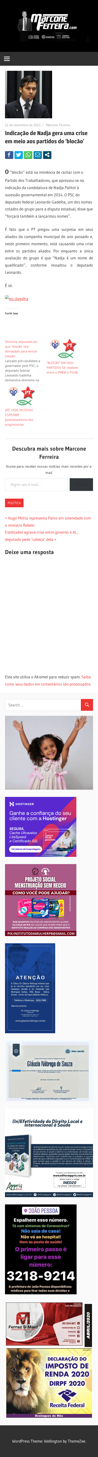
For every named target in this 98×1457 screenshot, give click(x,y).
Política (14, 503)
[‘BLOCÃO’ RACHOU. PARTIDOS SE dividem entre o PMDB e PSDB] (65, 349)
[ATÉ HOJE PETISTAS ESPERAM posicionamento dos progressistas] (23, 397)
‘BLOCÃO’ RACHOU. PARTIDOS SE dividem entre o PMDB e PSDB (62, 368)
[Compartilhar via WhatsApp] (28, 154)
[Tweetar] (19, 154)
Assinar (81, 484)
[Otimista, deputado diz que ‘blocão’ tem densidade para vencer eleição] (26, 360)
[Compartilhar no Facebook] (9, 154)
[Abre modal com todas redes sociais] (47, 154)
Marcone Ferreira (58, 125)
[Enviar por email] (38, 154)
